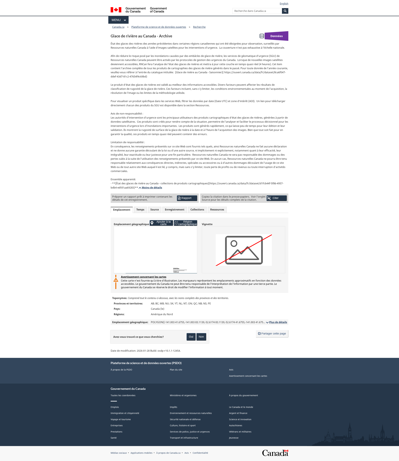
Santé (114, 437)
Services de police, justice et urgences (190, 431)
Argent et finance (238, 413)
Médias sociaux (119, 452)
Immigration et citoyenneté (125, 413)
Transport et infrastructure (184, 437)
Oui (191, 336)
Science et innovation (240, 419)
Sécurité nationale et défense (185, 419)
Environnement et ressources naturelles (191, 413)
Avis (231, 369)
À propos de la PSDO (121, 369)
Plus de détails (276, 322)
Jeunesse (233, 437)
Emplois (115, 407)
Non (201, 336)
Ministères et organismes (183, 395)
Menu (117, 20)
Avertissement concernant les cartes (143, 277)
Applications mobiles (141, 452)
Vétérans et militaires (240, 431)
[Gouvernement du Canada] (139, 10)
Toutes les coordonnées (123, 395)
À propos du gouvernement (243, 395)
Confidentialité (200, 452)
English (284, 3)
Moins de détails (150, 187)
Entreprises (117, 425)
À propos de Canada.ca (168, 452)
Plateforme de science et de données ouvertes (158, 27)
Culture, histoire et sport (183, 425)
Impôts (173, 407)
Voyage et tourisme (121, 419)
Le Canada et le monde (241, 407)
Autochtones (235, 425)
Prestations (116, 431)
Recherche (199, 27)
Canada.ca (118, 27)
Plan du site (176, 369)
